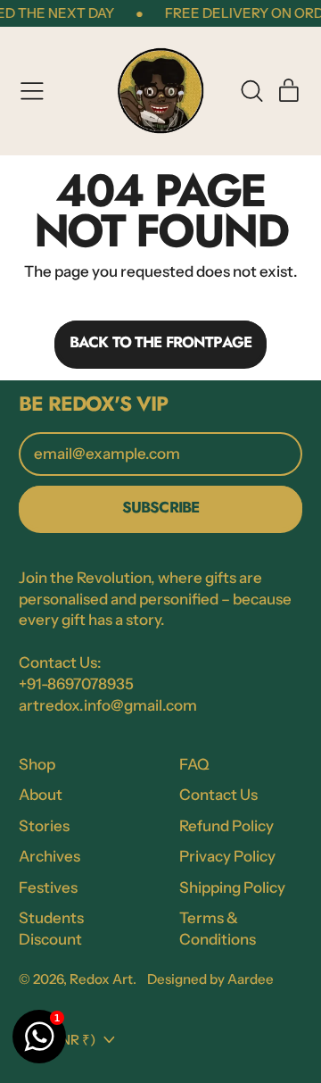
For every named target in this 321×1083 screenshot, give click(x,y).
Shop (37, 764)
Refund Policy (226, 826)
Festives (48, 887)
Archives (49, 856)
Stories (44, 826)
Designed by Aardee (210, 979)
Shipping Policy (232, 887)
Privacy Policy (227, 856)
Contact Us (218, 795)
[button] (251, 91)
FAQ (194, 764)
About (40, 795)
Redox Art (101, 979)
